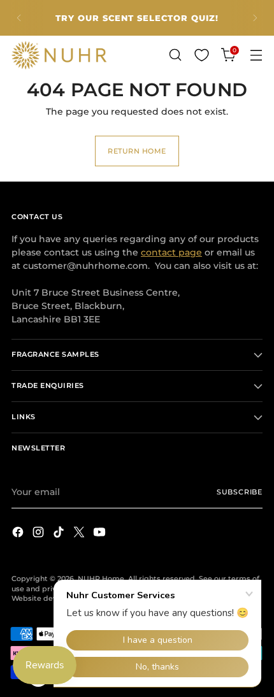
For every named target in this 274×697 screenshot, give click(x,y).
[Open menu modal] (256, 55)
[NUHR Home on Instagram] (39, 534)
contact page (171, 252)
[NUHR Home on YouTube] (100, 534)
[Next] (255, 18)
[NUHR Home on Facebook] (19, 534)
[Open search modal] (175, 55)
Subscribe (240, 492)
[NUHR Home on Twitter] (80, 534)
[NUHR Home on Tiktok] (60, 534)
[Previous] (19, 18)
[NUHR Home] (59, 55)
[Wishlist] (202, 55)
